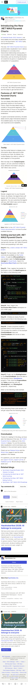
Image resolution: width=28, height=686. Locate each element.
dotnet (9, 34)
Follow (14, 562)
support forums (8, 459)
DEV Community (6, 656)
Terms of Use (23, 672)
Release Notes (14, 450)
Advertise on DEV (7, 666)
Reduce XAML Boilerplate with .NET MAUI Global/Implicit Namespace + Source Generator (13, 595)
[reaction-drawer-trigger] (4, 683)
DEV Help (19, 663)
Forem (7, 674)
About (15, 668)
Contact (20, 668)
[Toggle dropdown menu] (26, 506)
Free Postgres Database (9, 670)
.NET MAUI (18, 41)
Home (4, 661)
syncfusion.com (17, 20)
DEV (8, 676)
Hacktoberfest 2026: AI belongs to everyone (12, 526)
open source (16, 674)
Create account (21, 2)
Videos (22, 661)
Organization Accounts (18, 666)
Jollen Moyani (9, 17)
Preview (14, 497)
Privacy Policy (15, 672)
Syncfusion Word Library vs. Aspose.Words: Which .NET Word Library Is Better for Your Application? (13, 585)
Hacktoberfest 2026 (7, 640)
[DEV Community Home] (6, 2)
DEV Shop (18, 670)
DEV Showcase (8, 668)
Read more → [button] (6, 549)
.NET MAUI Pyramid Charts (15, 47)
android (20, 34)
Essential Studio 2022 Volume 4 (12, 37)
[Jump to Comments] (10, 683)
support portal (18, 459)
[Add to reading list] (16, 683)
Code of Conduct (9, 501)
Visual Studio (12, 261)
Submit (6, 497)
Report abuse (19, 501)
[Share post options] (25, 683)
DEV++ (18, 661)
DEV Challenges (11, 661)
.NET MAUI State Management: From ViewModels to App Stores (13, 604)
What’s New (4, 452)
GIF (25, 185)
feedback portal (6, 461)
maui (14, 34)
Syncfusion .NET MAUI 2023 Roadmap (15, 482)
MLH (24, 670)
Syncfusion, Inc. (19, 17)
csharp (3, 34)
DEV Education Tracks (10, 663)
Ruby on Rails (14, 677)
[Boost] (22, 683)
